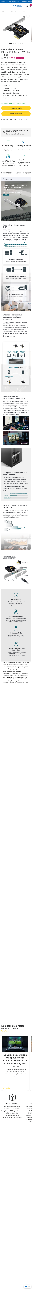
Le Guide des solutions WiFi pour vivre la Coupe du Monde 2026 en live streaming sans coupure (15, 1061)
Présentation (6, 173)
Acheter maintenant (16, 114)
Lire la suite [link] (6, 1088)
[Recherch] (26, 6)
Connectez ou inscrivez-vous (15, 134)
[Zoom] (28, 15)
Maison (3, 11)
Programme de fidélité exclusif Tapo (8, 160)
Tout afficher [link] (5, 1031)
